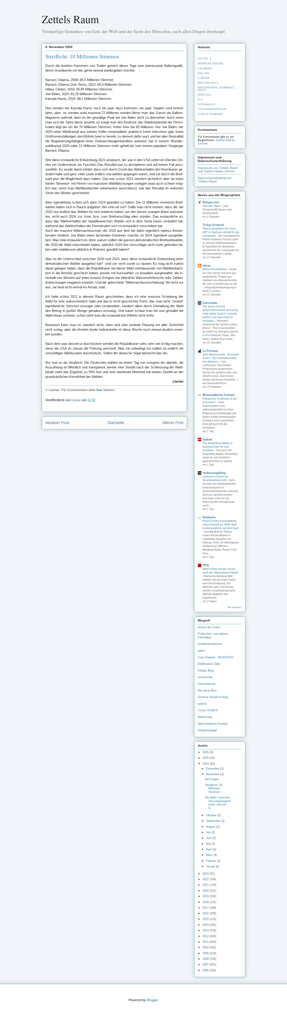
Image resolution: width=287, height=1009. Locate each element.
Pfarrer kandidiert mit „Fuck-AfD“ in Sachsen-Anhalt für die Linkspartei (220, 232)
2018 (206, 902)
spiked (202, 703)
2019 (206, 896)
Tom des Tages (212, 206)
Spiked (207, 439)
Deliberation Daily (209, 663)
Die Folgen (212, 779)
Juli (208, 832)
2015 (206, 919)
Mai (209, 843)
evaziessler (205, 677)
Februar (211, 860)
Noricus (204, 94)
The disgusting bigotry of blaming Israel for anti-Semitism (217, 447)
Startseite (115, 422)
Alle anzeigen (235, 607)
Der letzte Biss (207, 690)
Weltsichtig (205, 717)
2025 (206, 757)
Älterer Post (172, 422)
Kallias (203, 73)
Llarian (204, 78)
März (209, 855)
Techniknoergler (212, 109)
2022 (206, 879)
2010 (206, 947)
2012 (206, 936)
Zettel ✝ (205, 58)
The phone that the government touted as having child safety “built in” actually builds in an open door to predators (220, 313)
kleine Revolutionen (215, 269)
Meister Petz (208, 82)
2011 (206, 941)
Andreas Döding (211, 63)
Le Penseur (210, 350)
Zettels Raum (70, 19)
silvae (206, 265)
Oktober (211, 815)
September (213, 821)
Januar (211, 866)
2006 (206, 970)
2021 (206, 884)
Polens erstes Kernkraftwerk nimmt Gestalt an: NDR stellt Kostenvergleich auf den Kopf (220, 524)
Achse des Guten (209, 627)
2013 (206, 930)
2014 (206, 924)
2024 (206, 763)
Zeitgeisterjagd (207, 730)
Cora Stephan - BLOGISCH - (216, 657)
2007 (206, 964)
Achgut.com (210, 202)
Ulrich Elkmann (210, 114)
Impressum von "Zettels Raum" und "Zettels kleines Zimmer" (218, 169)
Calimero (205, 68)
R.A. (201, 99)
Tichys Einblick (213, 225)
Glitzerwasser (206, 683)
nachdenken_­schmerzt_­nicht (217, 88)
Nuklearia (208, 517)
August (211, 826)
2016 (206, 913)
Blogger (152, 1000)
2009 (206, 953)
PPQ (205, 565)
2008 (206, 959)
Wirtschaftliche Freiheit (218, 395)
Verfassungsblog (214, 473)
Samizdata (209, 302)
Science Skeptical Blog (213, 697)
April (209, 849)
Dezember (213, 768)
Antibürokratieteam (210, 644)
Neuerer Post (57, 422)
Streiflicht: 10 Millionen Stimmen (213, 788)
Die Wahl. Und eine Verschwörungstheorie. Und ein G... (217, 803)
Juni (209, 838)
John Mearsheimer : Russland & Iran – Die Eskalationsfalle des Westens (220, 358)
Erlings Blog (205, 670)
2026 (206, 752)
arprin (201, 650)
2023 (206, 873)
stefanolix (206, 104)
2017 (206, 907)
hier (99, 390)
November (213, 774)
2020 (206, 890)
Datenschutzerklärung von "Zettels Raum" (215, 179)
